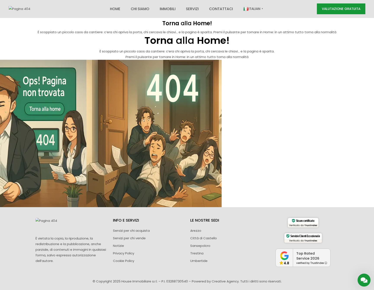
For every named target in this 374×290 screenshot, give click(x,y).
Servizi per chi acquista (131, 230)
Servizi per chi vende (129, 238)
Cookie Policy (123, 260)
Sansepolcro (200, 245)
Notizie (118, 245)
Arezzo (195, 230)
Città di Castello (203, 238)
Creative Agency (225, 281)
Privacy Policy (123, 253)
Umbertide (199, 260)
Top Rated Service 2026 (307, 256)
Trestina (196, 253)
